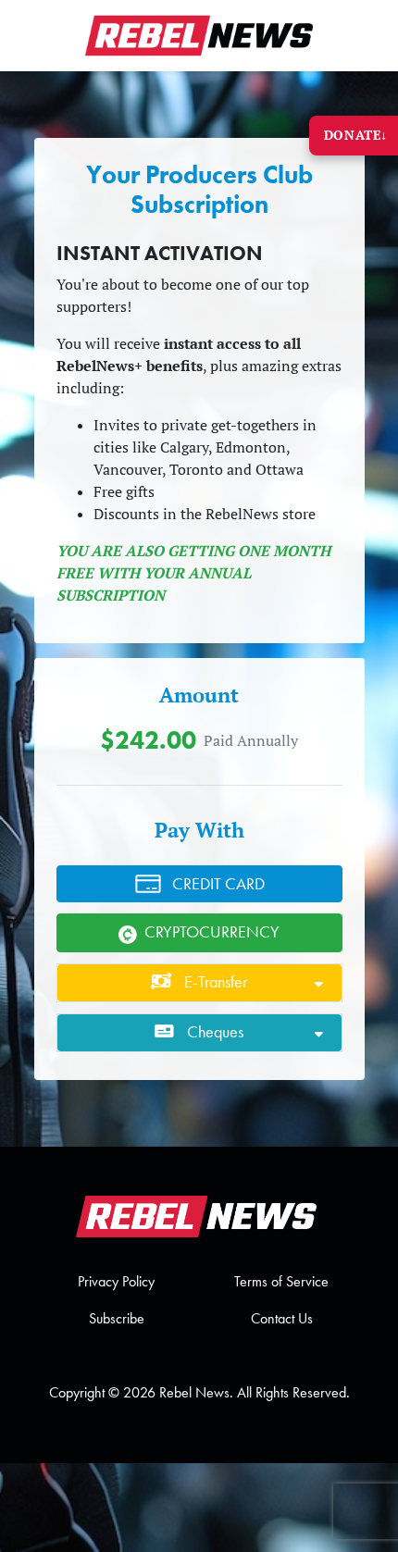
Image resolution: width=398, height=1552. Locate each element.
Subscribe (116, 1318)
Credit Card (218, 884)
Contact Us (282, 1318)
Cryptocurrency (212, 932)
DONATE (356, 134)
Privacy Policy (116, 1281)
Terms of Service (281, 1281)
